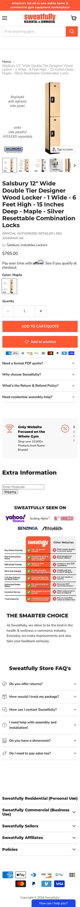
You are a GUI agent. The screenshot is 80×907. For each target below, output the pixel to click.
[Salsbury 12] (9, 165)
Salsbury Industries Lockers (27, 245)
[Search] (72, 31)
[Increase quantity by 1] (41, 311)
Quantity (8, 301)
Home (6, 62)
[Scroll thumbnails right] (73, 165)
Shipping (10, 492)
